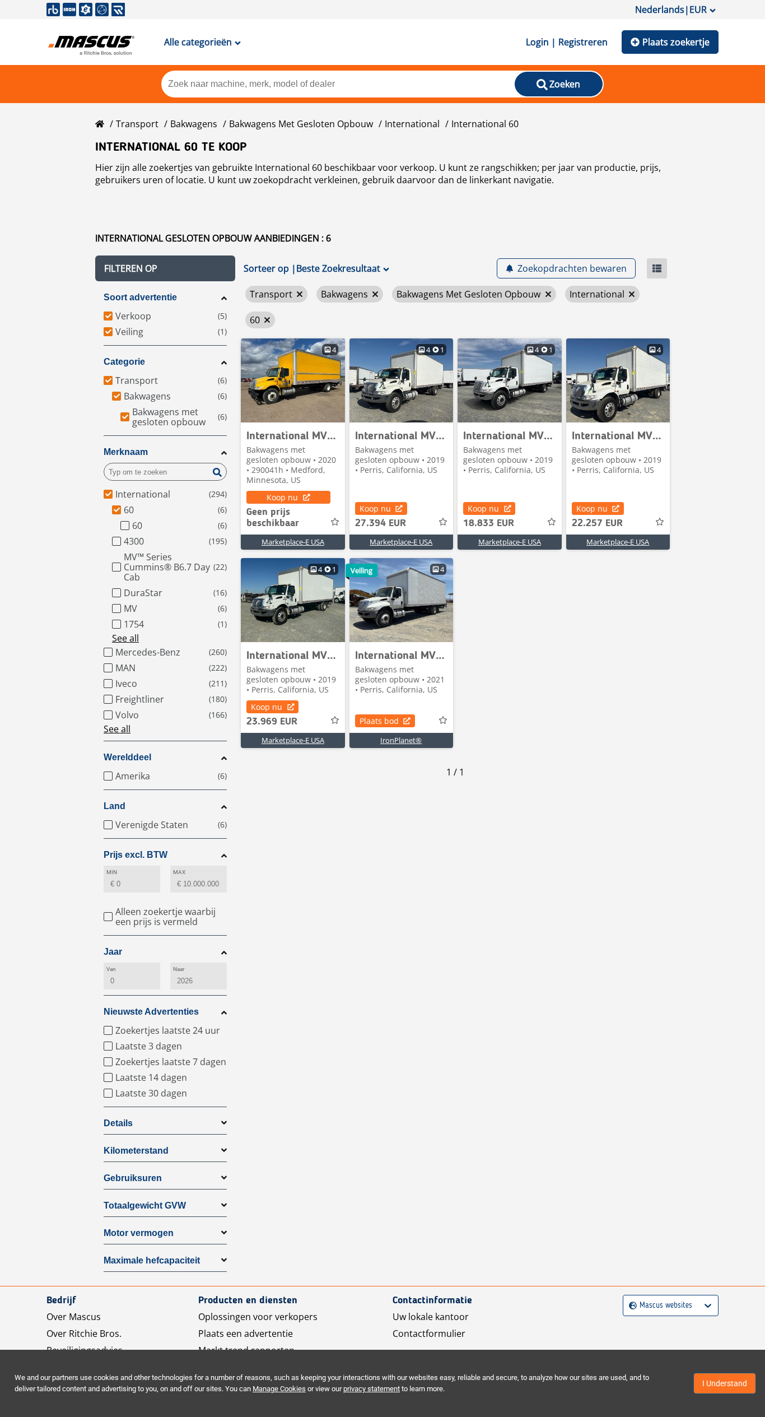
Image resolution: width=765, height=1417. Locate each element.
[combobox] (630, 1306)
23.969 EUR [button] (271, 722)
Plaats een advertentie (245, 1333)
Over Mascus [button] (73, 1317)
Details (118, 1123)
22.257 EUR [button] (597, 523)
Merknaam (126, 452)
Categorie (124, 361)
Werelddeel (127, 757)
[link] (293, 380)
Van (111, 969)
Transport (137, 124)
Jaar (113, 951)
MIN (111, 872)
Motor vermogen (139, 1233)
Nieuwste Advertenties (151, 1011)
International (412, 124)
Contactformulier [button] (429, 1333)
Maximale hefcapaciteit (152, 1260)
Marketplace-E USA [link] (293, 542)
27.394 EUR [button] (380, 523)
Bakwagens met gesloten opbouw (301, 124)
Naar (178, 969)
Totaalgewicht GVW (145, 1205)
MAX (179, 872)
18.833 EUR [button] (488, 523)
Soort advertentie (140, 297)
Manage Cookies (279, 1389)
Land (114, 806)
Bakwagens (193, 124)
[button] (165, 268)
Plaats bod (379, 721)
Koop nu (282, 497)
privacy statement (371, 1389)
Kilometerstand (136, 1150)
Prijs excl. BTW (135, 855)
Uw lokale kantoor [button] (431, 1317)
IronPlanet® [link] (401, 740)
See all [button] (125, 638)
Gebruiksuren (133, 1178)
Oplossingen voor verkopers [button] (258, 1317)
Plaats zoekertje (676, 42)
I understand (724, 1383)
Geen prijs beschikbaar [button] (272, 517)
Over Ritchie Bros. (84, 1333)
